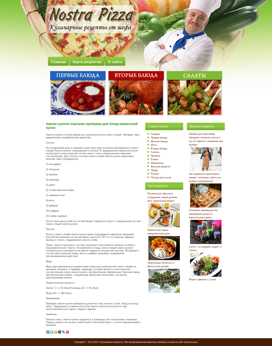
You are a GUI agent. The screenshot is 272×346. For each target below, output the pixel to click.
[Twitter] (52, 332)
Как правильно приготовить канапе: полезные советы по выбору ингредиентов (205, 178)
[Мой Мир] (60, 332)
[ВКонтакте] (48, 332)
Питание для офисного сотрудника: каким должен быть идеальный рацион (162, 197)
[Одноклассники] (56, 332)
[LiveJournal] (64, 332)
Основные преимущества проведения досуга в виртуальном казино (203, 214)
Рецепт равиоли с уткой (202, 279)
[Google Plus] (67, 332)
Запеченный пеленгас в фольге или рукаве (160, 264)
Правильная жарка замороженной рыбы (158, 232)
